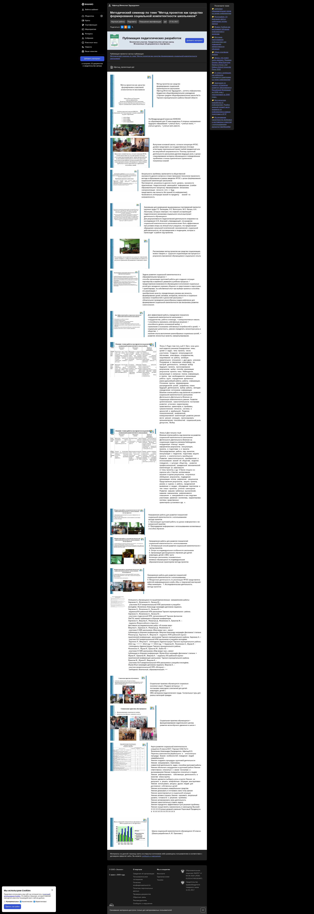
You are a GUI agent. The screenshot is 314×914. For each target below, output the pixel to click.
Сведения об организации (143, 874)
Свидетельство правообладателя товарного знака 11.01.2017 (193, 886)
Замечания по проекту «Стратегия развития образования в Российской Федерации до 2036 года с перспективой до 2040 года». (221, 90)
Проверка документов (142, 894)
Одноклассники (163, 877)
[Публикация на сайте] (102, 16)
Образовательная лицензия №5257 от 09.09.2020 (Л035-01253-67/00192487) (194, 874)
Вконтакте (161, 874)
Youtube (160, 880)
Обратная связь (139, 897)
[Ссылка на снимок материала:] (132, 91)
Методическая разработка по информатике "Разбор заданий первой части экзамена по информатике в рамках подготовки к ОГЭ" (221, 107)
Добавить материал (92, 59)
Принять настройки (12, 906)
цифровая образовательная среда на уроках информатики (221, 11)
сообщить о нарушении (151, 856)
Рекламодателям (140, 900)
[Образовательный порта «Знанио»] (86, 5)
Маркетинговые (41, 901)
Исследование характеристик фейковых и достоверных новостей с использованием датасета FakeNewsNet (222, 122)
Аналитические (27, 901)
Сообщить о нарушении (142, 903)
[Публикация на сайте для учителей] (114, 40)
